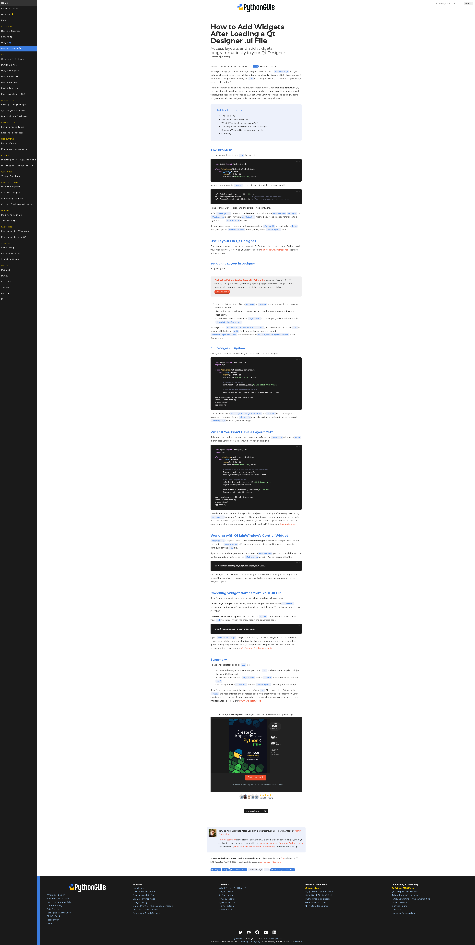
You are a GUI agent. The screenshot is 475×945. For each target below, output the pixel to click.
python (253, 870)
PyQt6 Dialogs (9, 88)
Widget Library (140, 902)
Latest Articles (9, 9)
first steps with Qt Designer (274, 250)
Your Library (314, 888)
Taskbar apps (9, 221)
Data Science (53, 909)
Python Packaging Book (317, 899)
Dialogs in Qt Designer (14, 116)
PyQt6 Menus (9, 82)
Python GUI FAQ (269, 66)
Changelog (255, 941)
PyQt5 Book (311, 892)
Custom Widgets (11, 192)
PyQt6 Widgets (10, 71)
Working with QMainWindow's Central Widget (244, 126)
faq (282, 858)
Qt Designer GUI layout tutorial (257, 648)
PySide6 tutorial (227, 902)
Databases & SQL (55, 905)
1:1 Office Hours (10, 259)
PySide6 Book (326, 895)
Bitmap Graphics (10, 187)
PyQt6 (5, 42)
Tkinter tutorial (226, 906)
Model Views (8, 143)
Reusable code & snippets (145, 909)
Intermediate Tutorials (58, 898)
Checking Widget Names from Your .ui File (242, 130)
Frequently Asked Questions (147, 913)
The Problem (228, 116)
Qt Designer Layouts (13, 110)
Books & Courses (11, 31)
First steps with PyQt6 (143, 895)
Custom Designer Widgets (16, 204)
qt (260, 870)
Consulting (7, 248)
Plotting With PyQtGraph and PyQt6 (19, 160)
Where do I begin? (56, 895)
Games (50, 923)
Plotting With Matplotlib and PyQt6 (19, 165)
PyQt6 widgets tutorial (250, 701)
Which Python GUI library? (232, 888)
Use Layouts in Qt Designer (234, 119)
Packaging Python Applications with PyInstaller (239, 280)
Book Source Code (317, 902)
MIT (302, 941)
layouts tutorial (288, 524)
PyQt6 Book (311, 895)
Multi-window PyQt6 (13, 94)
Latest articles (226, 909)
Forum (5, 37)
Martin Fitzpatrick (221, 66)
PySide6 (6, 270)
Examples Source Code (406, 892)
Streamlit (6, 281)
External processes (12, 133)
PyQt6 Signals (9, 65)
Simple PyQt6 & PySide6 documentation (153, 906)
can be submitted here (270, 862)
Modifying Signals (11, 215)
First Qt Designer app (13, 105)
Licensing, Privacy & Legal (404, 913)
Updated (7, 14)
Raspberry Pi (53, 920)
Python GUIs (239, 938)
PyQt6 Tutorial (10, 48)
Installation (138, 888)
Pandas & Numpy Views (14, 149)
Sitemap (245, 941)
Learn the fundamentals (59, 902)
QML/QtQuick (53, 916)
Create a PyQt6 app (12, 59)
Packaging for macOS (13, 237)
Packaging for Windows (15, 231)
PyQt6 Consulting (400, 899)
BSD (297, 941)
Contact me (397, 909)
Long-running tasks (12, 127)
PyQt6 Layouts (9, 76)
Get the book (222, 292)
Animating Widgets (12, 198)
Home (4, 3)
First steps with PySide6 (144, 892)
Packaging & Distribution (59, 913)
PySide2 (6, 293)
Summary (226, 133)
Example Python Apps (144, 899)
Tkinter (5, 287)
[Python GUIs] (256, 8)
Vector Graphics (10, 176)
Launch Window (10, 253)
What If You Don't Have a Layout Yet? (240, 123)
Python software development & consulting (253, 847)
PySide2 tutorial (227, 899)
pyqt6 (216, 870)
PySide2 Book (326, 892)
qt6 (267, 870)
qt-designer (239, 870)
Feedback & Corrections (406, 895)
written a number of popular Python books (281, 843)
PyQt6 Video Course (317, 906)
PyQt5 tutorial (226, 892)
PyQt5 (5, 276)
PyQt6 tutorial (226, 895)
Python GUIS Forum (404, 888)
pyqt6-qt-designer (283, 870)
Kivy (3, 299)
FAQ (3, 20)
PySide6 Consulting (420, 899)
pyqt (225, 870)
